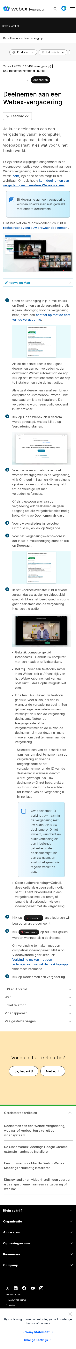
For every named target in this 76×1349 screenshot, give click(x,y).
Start (5, 26)
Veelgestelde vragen (20, 1021)
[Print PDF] (27, 80)
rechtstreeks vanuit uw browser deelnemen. (35, 228)
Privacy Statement (36, 1332)
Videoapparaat (16, 1013)
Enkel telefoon (15, 1005)
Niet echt (52, 1071)
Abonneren (40, 79)
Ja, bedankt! (24, 1071)
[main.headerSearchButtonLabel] (55, 8)
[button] (64, 8)
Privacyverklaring (16, 1300)
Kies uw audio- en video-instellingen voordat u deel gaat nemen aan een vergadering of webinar (37, 1184)
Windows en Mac (17, 283)
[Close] (70, 1314)
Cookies (10, 1305)
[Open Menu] (72, 8)
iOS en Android (16, 989)
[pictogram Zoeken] (55, 9)
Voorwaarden (13, 1294)
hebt (15, 176)
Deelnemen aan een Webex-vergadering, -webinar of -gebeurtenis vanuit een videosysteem (35, 1130)
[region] (38, 1328)
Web (8, 997)
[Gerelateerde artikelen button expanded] (70, 1113)
